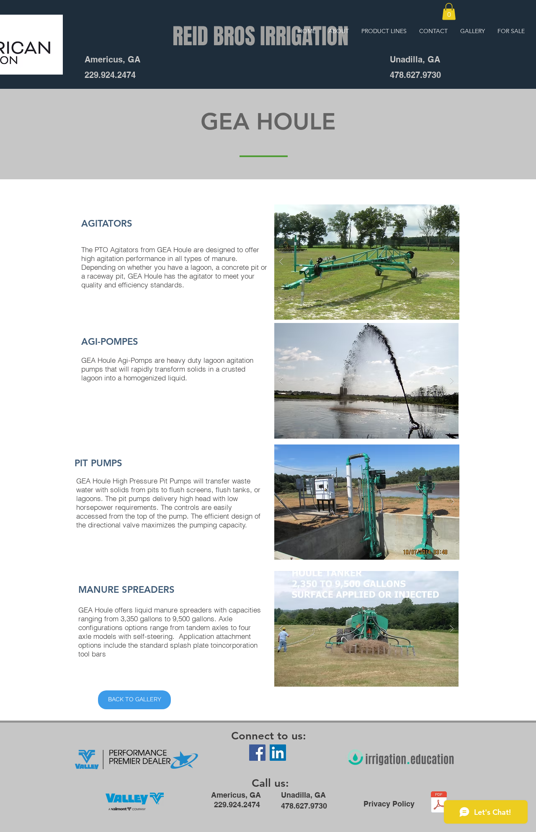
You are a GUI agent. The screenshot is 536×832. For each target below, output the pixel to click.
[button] (449, 11)
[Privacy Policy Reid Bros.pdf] (439, 803)
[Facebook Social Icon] (257, 752)
